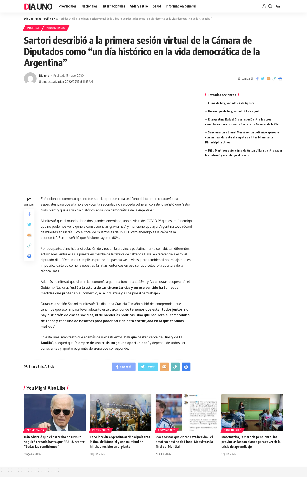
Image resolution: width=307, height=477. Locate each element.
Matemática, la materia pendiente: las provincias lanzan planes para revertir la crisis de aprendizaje (250, 442)
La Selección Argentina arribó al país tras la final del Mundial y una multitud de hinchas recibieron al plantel (120, 442)
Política (33, 27)
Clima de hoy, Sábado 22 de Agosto (231, 103)
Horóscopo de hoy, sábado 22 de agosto (234, 111)
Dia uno (44, 75)
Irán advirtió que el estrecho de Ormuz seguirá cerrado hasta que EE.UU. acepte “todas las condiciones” (54, 442)
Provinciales (56, 27)
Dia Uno (38, 6)
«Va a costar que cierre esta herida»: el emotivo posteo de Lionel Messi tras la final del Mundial (184, 442)
